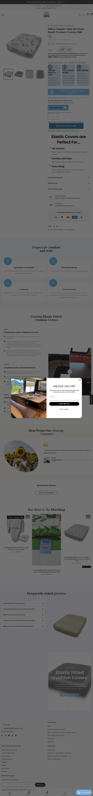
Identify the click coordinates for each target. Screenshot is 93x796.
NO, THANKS (64, 409)
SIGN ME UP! (64, 404)
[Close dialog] (80, 380)
